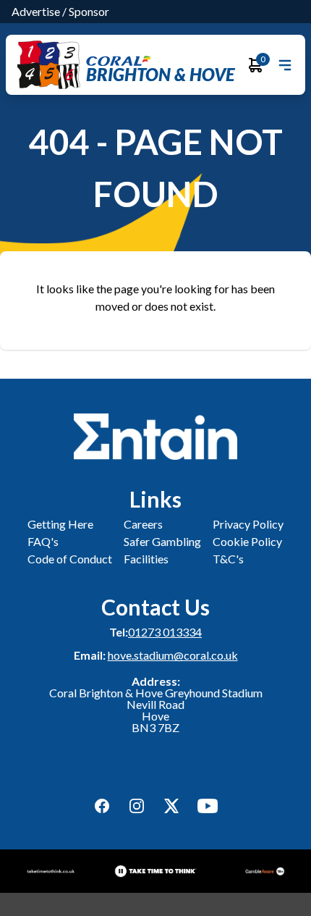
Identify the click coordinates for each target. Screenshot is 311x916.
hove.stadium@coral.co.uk (173, 655)
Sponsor (89, 11)
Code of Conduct (69, 559)
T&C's (228, 559)
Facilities (146, 559)
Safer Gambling (162, 541)
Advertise (36, 11)
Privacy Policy (248, 524)
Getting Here (60, 524)
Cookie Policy (247, 541)
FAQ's (43, 541)
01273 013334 (165, 632)
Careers (143, 524)
